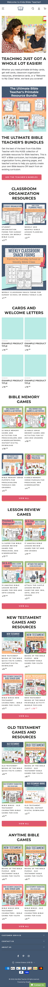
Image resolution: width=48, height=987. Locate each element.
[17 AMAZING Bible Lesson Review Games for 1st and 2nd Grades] (35, 530)
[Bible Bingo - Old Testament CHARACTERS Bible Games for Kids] (12, 792)
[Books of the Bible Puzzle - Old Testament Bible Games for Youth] (35, 753)
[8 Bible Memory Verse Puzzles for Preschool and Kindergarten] (35, 464)
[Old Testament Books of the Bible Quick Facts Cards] (12, 753)
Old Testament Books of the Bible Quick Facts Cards (12, 768)
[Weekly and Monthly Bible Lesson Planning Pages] (35, 214)
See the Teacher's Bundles (21, 177)
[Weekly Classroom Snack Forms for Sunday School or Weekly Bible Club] (24, 267)
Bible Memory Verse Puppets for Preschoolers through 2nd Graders (12, 482)
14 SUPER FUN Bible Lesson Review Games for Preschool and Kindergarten (12, 548)
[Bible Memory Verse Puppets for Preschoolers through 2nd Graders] (12, 464)
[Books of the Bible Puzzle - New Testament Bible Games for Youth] (35, 643)
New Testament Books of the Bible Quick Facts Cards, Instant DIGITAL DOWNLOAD (12, 661)
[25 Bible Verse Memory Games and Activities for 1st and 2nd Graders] (35, 417)
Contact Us (38, 985)
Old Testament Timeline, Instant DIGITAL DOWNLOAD (34, 808)
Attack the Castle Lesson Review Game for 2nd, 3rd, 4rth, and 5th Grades (35, 590)
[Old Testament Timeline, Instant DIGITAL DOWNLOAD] (35, 792)
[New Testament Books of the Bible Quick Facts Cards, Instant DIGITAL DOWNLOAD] (12, 643)
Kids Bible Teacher (21, 979)
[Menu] (3, 8)
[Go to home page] (20, 8)
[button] (33, 8)
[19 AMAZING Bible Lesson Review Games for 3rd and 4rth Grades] (12, 572)
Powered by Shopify (24, 982)
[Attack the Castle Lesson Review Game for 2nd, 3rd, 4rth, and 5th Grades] (35, 572)
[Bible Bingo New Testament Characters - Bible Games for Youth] (12, 685)
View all (24, 498)
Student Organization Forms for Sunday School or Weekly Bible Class (11, 232)
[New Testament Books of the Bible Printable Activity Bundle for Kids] (35, 685)
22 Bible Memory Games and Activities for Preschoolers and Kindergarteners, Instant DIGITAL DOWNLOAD (12, 438)
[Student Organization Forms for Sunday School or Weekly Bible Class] (12, 214)
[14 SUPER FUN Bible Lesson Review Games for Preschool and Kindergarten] (12, 530)
